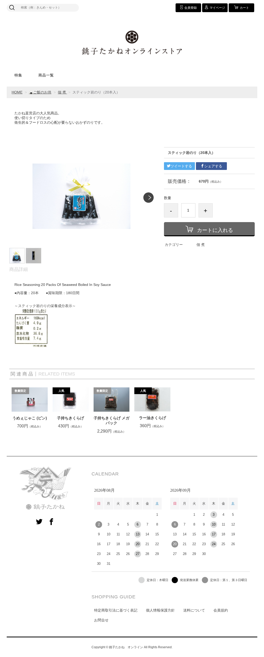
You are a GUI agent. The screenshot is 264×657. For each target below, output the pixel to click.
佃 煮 (62, 92)
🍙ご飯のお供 (40, 92)
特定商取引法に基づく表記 (115, 610)
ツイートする (181, 166)
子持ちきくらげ (70, 418)
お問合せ (101, 620)
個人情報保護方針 (160, 610)
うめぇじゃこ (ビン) (29, 418)
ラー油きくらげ (152, 418)
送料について (194, 610)
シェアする (213, 166)
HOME (17, 92)
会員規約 (220, 610)
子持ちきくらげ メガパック (111, 420)
